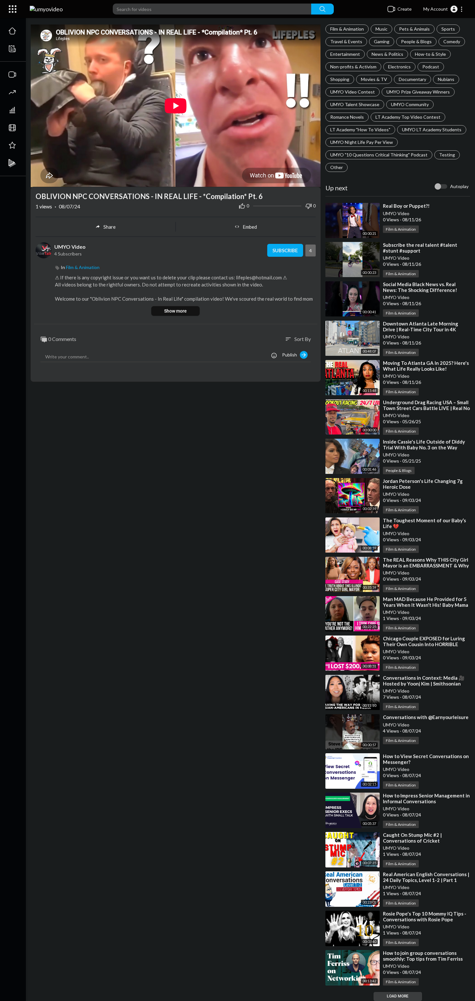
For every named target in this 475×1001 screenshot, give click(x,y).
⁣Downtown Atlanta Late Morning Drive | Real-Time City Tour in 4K (420, 326)
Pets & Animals (414, 29)
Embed (250, 227)
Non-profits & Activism (353, 66)
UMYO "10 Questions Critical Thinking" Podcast (379, 154)
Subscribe (285, 250)
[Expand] (12, 9)
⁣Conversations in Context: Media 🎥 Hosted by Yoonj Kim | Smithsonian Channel (424, 683)
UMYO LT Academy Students (431, 129)
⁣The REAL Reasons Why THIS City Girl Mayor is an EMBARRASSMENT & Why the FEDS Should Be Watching (426, 565)
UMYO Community (410, 104)
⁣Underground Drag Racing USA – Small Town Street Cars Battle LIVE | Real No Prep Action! (426, 408)
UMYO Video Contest (352, 92)
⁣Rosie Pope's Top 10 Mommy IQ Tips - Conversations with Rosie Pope (424, 916)
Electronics (399, 66)
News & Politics (387, 54)
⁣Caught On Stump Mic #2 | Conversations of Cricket (412, 838)
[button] (443, 9)
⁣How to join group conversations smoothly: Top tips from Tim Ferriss (423, 956)
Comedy (451, 41)
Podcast (430, 66)
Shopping (339, 79)
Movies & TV (374, 79)
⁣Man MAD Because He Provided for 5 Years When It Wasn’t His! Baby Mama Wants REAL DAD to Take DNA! (425, 605)
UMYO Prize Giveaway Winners (418, 92)
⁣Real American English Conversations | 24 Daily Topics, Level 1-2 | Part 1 (426, 877)
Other (336, 167)
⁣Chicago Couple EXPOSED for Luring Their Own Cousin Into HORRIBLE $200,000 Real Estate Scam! (424, 644)
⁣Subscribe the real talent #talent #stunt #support (420, 248)
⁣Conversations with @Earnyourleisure (426, 717)
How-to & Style (430, 54)
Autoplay (459, 186)
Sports (448, 29)
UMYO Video (396, 213)
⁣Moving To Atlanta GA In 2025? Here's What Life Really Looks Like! (426, 366)
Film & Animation (347, 29)
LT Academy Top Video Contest (407, 117)
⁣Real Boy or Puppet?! (406, 206)
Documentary (412, 79)
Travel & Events (346, 41)
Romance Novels (347, 117)
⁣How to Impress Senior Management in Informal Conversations (426, 798)
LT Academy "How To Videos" (360, 129)
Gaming (381, 41)
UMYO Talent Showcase (354, 104)
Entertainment (345, 54)
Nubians (446, 79)
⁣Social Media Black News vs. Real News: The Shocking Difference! (420, 287)
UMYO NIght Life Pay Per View (361, 142)
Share (109, 227)
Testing (447, 154)
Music (381, 29)
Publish (291, 354)
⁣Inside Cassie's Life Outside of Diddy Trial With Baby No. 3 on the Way (424, 444)
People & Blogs (416, 41)
